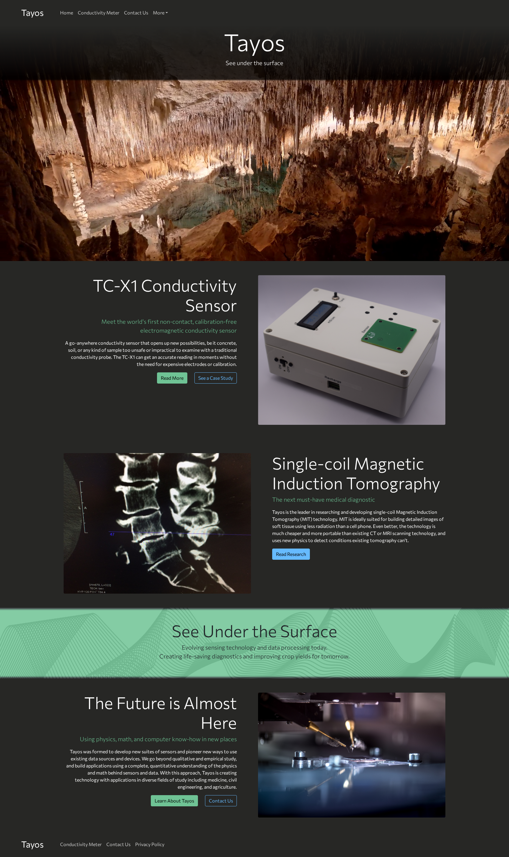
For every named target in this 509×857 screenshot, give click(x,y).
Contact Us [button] (221, 800)
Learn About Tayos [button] (174, 800)
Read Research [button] (291, 554)
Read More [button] (172, 378)
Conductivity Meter (98, 12)
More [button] (158, 12)
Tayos (32, 12)
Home (66, 12)
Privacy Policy (149, 844)
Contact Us (136, 12)
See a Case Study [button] (215, 378)
